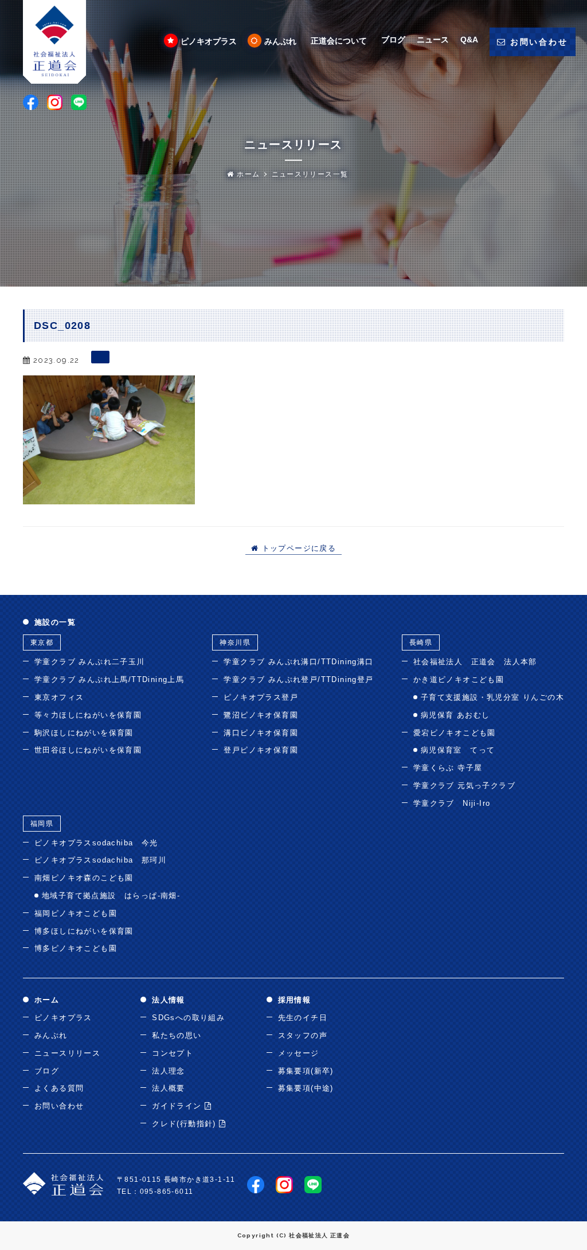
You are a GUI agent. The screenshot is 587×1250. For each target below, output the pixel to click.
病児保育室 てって (458, 750)
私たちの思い (176, 1035)
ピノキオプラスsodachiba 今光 (96, 842)
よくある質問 (59, 1088)
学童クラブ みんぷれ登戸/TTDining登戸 (298, 679)
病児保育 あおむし (455, 715)
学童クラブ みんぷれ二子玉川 (89, 661)
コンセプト (172, 1053)
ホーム (247, 174)
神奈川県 (235, 642)
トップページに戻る (297, 548)
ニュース (433, 39)
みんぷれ (280, 41)
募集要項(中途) (306, 1088)
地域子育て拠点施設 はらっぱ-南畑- (111, 895)
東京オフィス (59, 697)
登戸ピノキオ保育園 (261, 750)
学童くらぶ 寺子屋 (448, 767)
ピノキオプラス (209, 41)
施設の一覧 (55, 622)
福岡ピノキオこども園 (75, 913)
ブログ (393, 39)
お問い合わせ (59, 1106)
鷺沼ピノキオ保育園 (261, 715)
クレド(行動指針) (185, 1123)
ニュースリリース (67, 1053)
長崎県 (420, 642)
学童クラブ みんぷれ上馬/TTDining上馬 (109, 679)
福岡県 (41, 824)
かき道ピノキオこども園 (458, 679)
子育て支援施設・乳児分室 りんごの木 (492, 697)
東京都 (41, 642)
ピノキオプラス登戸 (261, 697)
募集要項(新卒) (306, 1071)
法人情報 (168, 1000)
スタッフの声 (302, 1035)
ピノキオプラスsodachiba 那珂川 (100, 860)
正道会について (339, 40)
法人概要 (168, 1088)
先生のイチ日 (302, 1017)
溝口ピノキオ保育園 (261, 732)
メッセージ (298, 1053)
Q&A (469, 39)
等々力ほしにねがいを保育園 (88, 715)
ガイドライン (178, 1106)
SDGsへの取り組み (188, 1017)
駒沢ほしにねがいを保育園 (84, 732)
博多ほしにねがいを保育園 (84, 931)
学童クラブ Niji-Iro (452, 803)
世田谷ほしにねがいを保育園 (88, 750)
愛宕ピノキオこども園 (454, 732)
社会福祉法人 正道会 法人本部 (475, 661)
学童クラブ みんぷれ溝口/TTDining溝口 (298, 661)
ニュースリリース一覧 (310, 174)
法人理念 (168, 1071)
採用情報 (294, 1000)
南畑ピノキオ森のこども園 (84, 877)
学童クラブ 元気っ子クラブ (464, 785)
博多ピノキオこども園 (75, 948)
